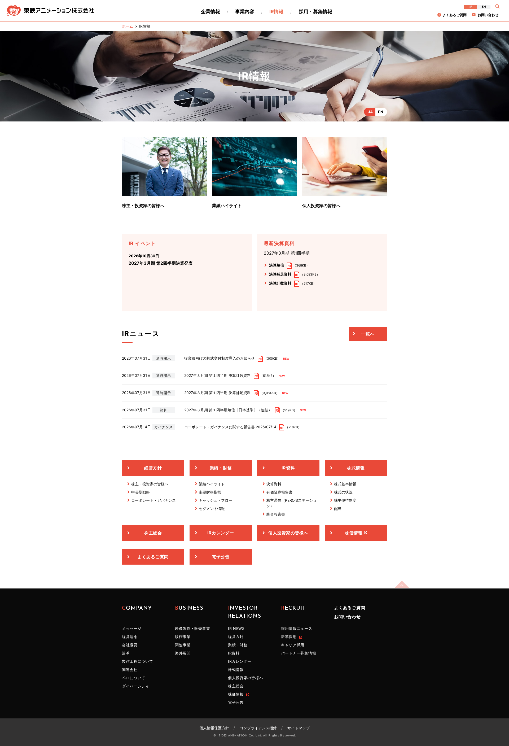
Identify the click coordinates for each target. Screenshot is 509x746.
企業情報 (210, 11)
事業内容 (244, 11)
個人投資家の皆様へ (321, 205)
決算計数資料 (280, 283)
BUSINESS (189, 608)
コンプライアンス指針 (258, 728)
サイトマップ (298, 728)
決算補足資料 (280, 274)
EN (484, 6)
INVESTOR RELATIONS (244, 612)
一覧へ (368, 334)
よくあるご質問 (454, 15)
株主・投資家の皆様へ (143, 205)
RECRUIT (293, 608)
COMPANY (137, 608)
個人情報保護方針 (214, 728)
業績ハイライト (227, 205)
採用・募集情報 (315, 11)
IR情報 (276, 11)
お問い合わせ (488, 15)
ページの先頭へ (402, 584)
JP (470, 6)
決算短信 (276, 265)
